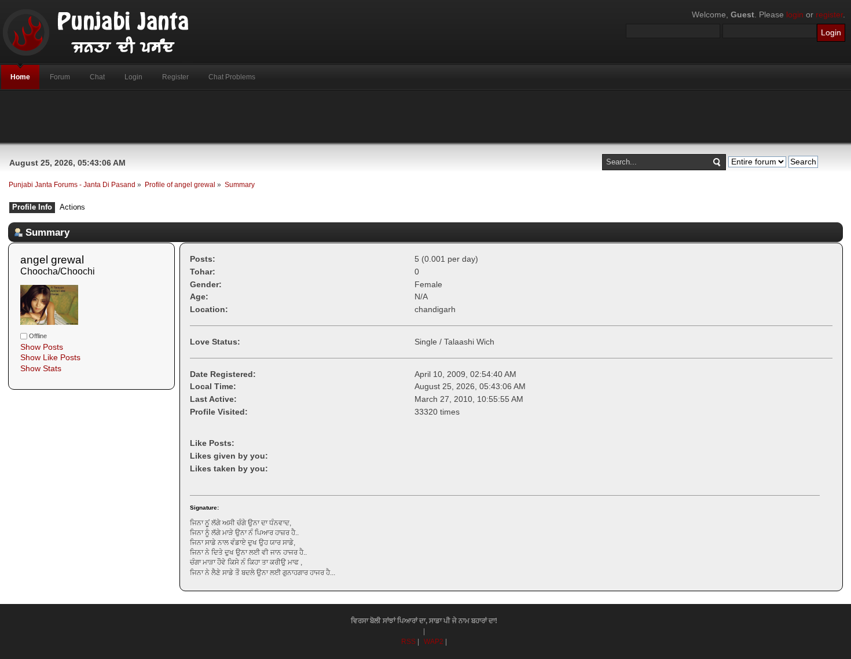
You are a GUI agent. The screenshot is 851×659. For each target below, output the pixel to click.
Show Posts (41, 347)
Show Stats (40, 368)
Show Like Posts (50, 357)
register (829, 14)
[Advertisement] (425, 116)
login (795, 14)
